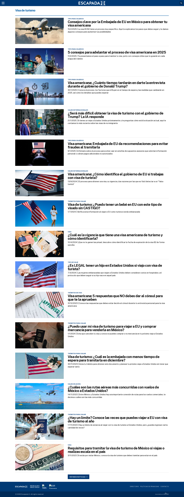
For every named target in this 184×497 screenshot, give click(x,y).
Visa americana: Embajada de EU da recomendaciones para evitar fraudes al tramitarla (118, 145)
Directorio (134, 486)
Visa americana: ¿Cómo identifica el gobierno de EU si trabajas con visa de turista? (116, 176)
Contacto (164, 486)
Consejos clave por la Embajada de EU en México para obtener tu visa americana (117, 23)
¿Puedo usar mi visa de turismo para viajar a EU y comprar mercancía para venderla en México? (112, 328)
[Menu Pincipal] (3, 3)
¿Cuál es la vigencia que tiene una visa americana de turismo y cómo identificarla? (115, 237)
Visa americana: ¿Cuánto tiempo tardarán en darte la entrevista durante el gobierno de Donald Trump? (116, 84)
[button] (181, 3)
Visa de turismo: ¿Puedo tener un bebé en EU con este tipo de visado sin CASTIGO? (115, 206)
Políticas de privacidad (149, 486)
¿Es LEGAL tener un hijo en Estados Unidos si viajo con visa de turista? (115, 267)
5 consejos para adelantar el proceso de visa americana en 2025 (117, 52)
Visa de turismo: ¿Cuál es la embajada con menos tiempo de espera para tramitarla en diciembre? (113, 358)
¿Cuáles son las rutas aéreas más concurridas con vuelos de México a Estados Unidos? (113, 389)
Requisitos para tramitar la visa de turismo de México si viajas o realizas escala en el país (116, 450)
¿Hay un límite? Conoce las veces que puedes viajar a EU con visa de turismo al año (117, 419)
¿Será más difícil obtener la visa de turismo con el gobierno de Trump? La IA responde (115, 115)
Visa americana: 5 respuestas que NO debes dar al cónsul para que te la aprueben (115, 297)
